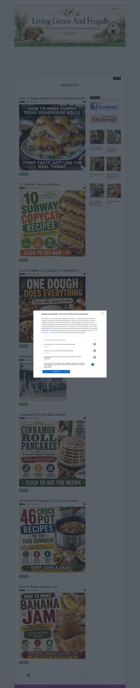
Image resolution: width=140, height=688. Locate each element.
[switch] (93, 344)
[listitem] (70, 340)
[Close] (103, 314)
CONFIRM (56, 371)
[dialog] (70, 344)
